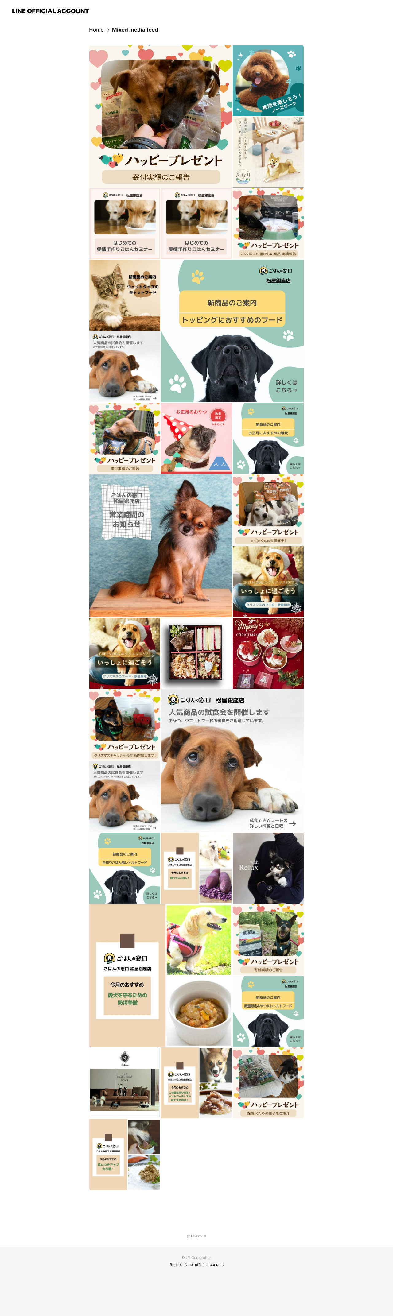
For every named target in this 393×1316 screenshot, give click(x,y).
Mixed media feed (135, 30)
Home (96, 30)
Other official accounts (204, 1264)
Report (175, 1264)
